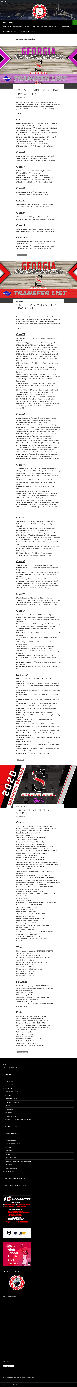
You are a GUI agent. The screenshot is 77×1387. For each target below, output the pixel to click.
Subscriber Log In (10, 1078)
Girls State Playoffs (11, 1164)
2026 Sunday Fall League (27, 31)
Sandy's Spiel (8, 22)
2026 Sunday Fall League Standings (15, 1185)
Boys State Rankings (11, 1098)
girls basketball (22, 1052)
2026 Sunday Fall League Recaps (14, 1189)
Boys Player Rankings (11, 1092)
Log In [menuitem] (6, 1)
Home (4, 26)
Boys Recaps (8, 1112)
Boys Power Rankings (13, 1102)
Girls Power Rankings (13, 1144)
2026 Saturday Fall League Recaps (15, 1178)
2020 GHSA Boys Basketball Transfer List (38, 306)
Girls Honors (9, 1147)
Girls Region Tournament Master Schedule (18, 1161)
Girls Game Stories (10, 1157)
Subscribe (26, 26)
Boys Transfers (9, 1095)
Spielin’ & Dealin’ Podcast (40, 26)
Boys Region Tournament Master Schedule (18, 1119)
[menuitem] (1, 1)
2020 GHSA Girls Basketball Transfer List (38, 91)
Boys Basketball (53, 26)
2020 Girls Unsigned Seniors (32, 811)
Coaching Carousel (11, 1126)
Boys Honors (9, 1105)
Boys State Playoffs (11, 1123)
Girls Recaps (8, 1154)
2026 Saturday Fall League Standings (16, 1175)
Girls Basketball (66, 26)
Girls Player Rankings (11, 1133)
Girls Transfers (21, 87)
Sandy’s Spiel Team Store (15, 26)
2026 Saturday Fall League (10, 31)
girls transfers (22, 255)
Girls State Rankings (11, 1140)
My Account (10, 1081)
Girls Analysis (9, 1150)
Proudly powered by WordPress (10, 1384)
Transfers (19, 301)
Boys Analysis (9, 1109)
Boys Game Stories (10, 1116)
